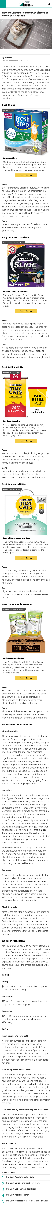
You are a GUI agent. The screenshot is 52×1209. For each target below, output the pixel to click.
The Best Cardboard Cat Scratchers (23, 1183)
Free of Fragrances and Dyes (16, 538)
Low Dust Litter (10, 158)
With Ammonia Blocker (13, 658)
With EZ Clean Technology (15, 291)
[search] (49, 4)
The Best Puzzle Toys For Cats (20, 1177)
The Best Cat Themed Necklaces (21, 1189)
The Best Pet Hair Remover (18, 1195)
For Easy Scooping (11, 421)
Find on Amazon (26, 175)
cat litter (40, 736)
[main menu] (3, 4)
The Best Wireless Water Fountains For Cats (27, 1201)
